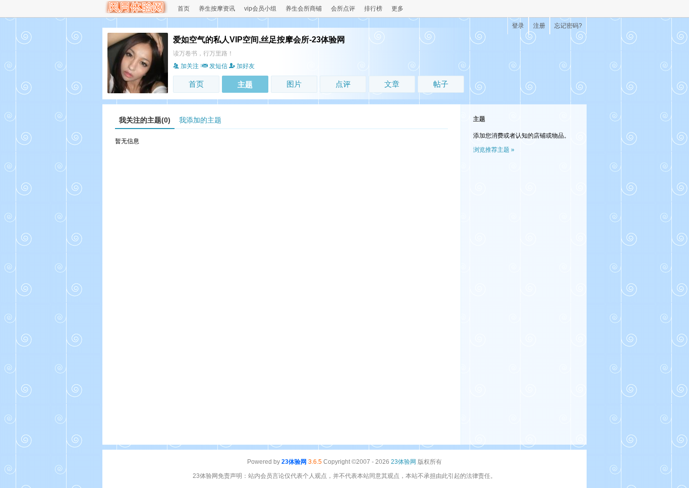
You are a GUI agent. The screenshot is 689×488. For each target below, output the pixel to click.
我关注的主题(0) (144, 120)
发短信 (218, 66)
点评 (343, 84)
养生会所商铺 (303, 8)
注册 (539, 25)
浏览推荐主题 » (493, 149)
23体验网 (294, 461)
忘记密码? (568, 25)
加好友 (246, 66)
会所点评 (343, 8)
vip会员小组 (260, 8)
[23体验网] (135, 11)
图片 (294, 84)
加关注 (190, 66)
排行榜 (373, 8)
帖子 (440, 84)
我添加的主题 (200, 120)
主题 (245, 84)
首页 (184, 8)
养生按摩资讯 (217, 8)
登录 (518, 25)
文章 (391, 84)
